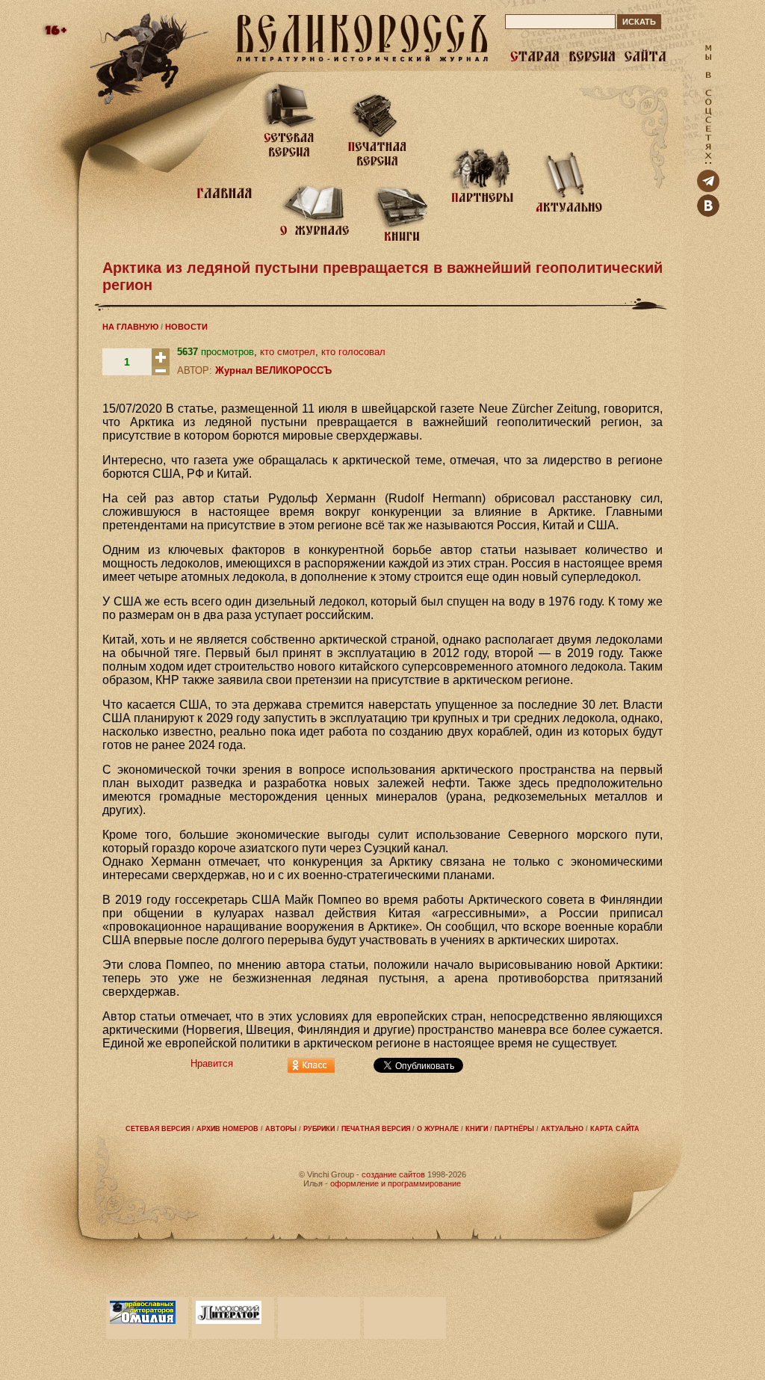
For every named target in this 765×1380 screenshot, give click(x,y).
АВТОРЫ (281, 1129)
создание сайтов (393, 1174)
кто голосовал (353, 351)
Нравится (212, 1063)
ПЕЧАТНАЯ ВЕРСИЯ (375, 1129)
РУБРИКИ (319, 1129)
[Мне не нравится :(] (161, 372)
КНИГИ (476, 1129)
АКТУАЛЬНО (562, 1129)
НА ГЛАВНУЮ (130, 326)
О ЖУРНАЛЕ (438, 1129)
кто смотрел (287, 351)
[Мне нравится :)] (161, 363)
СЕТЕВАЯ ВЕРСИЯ (158, 1129)
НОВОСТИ (186, 326)
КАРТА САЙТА (614, 1129)
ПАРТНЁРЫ (514, 1129)
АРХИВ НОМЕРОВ (227, 1129)
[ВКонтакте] (708, 213)
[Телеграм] (708, 188)
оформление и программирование (395, 1183)
